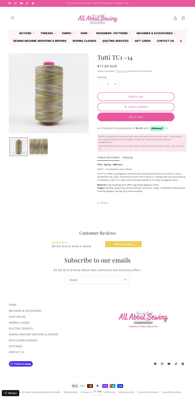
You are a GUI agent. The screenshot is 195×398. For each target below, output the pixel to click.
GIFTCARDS (16, 346)
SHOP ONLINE (17, 316)
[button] (13, 18)
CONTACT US (17, 352)
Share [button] (104, 202)
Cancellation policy (171, 392)
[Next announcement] (132, 3)
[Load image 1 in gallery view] (19, 147)
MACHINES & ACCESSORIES (25, 310)
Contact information (148, 392)
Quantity (102, 77)
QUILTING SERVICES (21, 328)
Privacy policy (88, 392)
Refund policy (70, 392)
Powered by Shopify (50, 392)
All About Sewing (30, 392)
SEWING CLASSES (19, 322)
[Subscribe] (125, 280)
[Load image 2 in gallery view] (39, 147)
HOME (12, 305)
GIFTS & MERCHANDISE (23, 340)
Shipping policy (126, 392)
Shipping (121, 71)
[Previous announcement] (62, 3)
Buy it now (136, 117)
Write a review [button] (123, 244)
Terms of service (107, 392)
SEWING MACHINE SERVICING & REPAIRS (33, 334)
